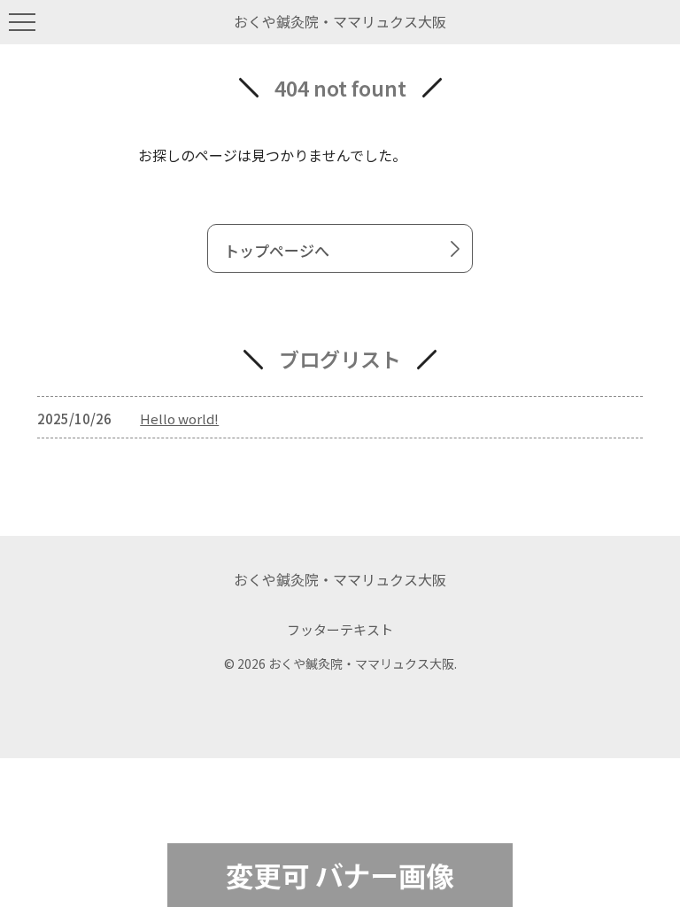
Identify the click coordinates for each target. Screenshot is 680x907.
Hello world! (179, 418)
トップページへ (276, 250)
